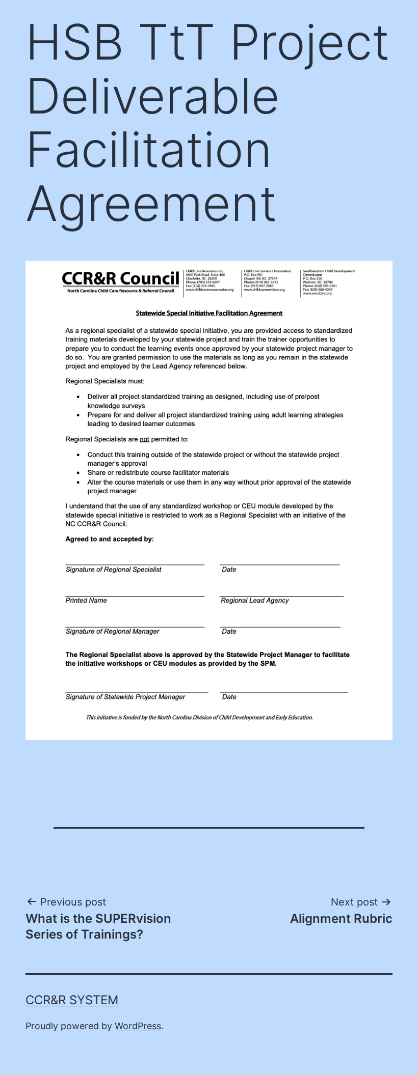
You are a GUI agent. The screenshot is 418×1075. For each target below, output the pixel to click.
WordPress (138, 1026)
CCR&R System (71, 1000)
